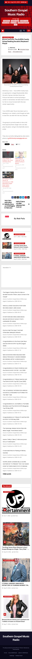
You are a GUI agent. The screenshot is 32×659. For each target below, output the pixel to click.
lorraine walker (5, 22)
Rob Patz (12, 47)
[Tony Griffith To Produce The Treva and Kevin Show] (8, 154)
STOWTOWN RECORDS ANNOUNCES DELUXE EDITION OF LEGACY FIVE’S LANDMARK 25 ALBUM (13, 319)
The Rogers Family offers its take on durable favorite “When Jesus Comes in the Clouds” (16, 294)
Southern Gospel (15, 20)
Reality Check (19, 655)
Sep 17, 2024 (7, 624)
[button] (24, 30)
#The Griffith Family (17, 52)
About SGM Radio (12, 653)
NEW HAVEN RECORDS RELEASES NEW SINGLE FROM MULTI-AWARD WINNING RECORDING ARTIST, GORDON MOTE (14, 357)
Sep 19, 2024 (17, 259)
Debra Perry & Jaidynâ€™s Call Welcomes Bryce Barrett (19, 161)
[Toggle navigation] (21, 30)
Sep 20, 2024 (17, 249)
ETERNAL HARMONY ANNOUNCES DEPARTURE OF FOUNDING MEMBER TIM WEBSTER (15, 585)
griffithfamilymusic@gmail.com (17, 138)
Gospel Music (6, 20)
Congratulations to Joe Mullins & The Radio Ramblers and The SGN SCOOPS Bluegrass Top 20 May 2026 (16, 406)
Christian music (24, 20)
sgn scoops (13, 22)
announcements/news (8, 37)
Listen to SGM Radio (23, 653)
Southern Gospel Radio (23, 22)
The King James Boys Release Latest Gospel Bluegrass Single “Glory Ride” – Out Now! (15, 549)
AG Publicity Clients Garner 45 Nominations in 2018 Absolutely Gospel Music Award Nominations (7, 182)
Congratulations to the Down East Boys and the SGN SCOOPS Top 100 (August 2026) (15, 343)
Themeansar (16, 649)
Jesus (15, 24)
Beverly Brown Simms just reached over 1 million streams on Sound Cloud (15, 620)
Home (5, 653)
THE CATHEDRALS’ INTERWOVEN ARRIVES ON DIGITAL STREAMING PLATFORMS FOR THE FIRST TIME (15, 393)
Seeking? (12, 655)
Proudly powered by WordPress (11, 648)
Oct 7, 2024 (17, 236)
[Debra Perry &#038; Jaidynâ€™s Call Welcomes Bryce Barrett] (20, 154)
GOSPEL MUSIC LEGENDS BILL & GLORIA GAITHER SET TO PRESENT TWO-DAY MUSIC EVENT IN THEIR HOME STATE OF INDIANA (16, 464)
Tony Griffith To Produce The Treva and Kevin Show (7, 160)
